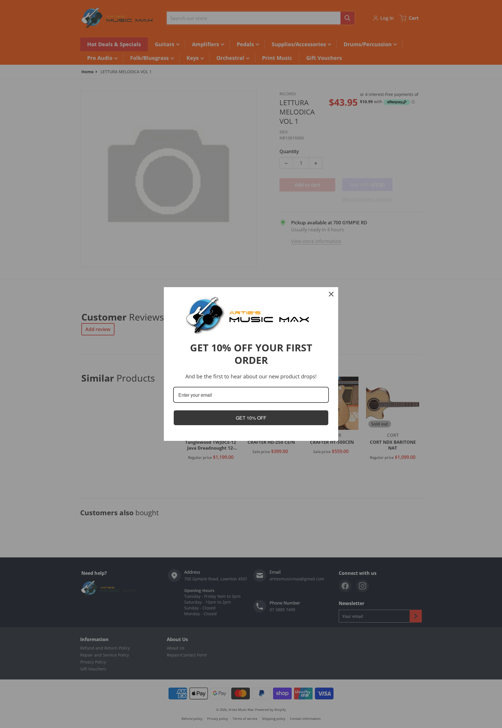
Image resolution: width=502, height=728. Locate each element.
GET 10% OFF (251, 417)
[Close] (331, 294)
